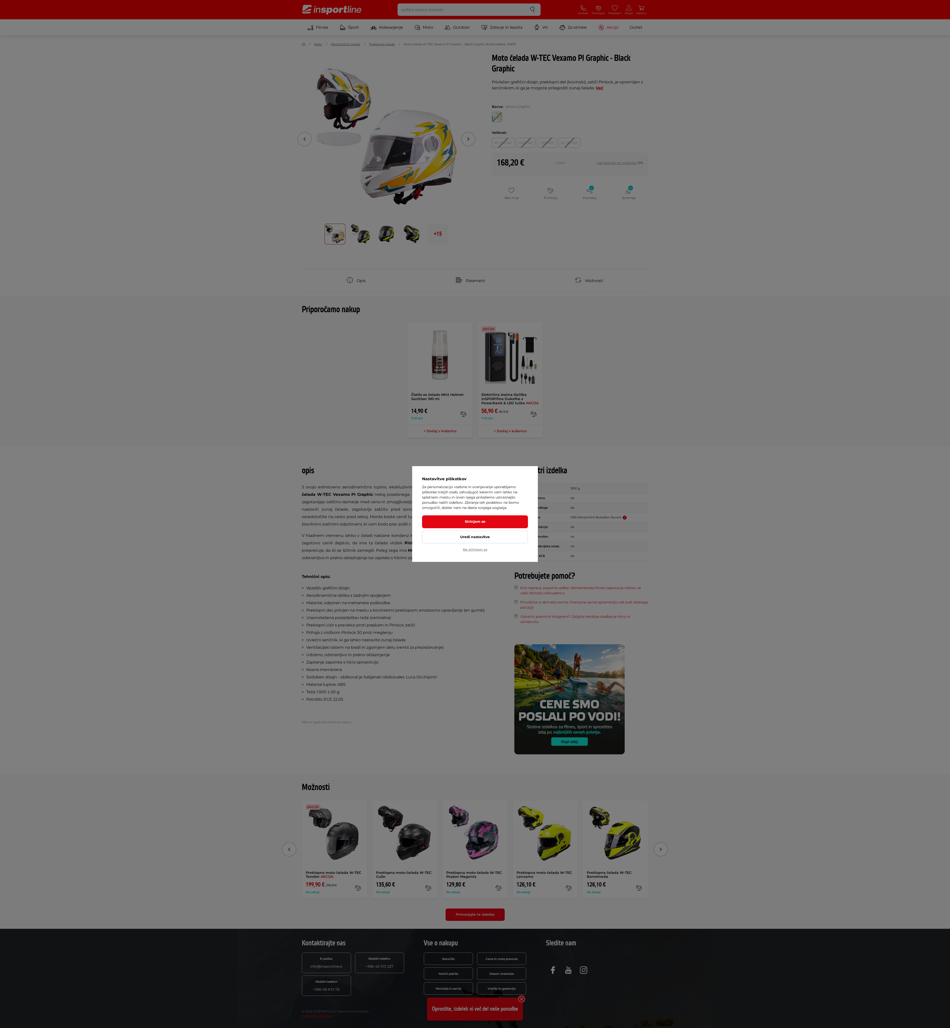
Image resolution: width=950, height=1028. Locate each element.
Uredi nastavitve (475, 537)
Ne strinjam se (475, 549)
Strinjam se (475, 521)
